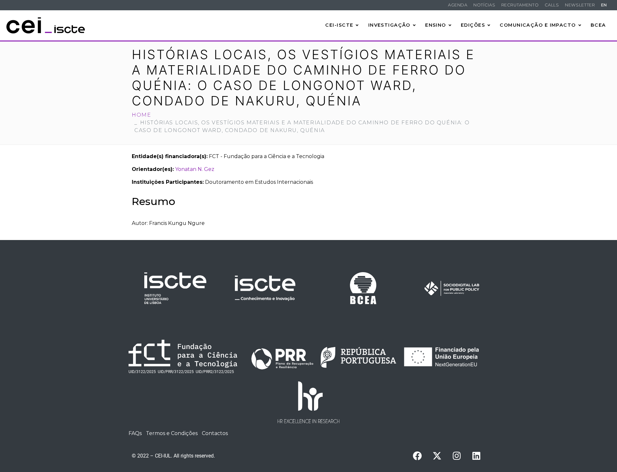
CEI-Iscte (339, 25)
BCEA (598, 25)
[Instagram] (457, 456)
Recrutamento (520, 5)
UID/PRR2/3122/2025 (215, 372)
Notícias (484, 5)
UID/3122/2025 (142, 372)
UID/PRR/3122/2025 (176, 372)
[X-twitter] (437, 456)
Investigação (389, 25)
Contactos (215, 433)
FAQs (135, 433)
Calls (552, 5)
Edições (473, 25)
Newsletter (580, 5)
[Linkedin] (476, 456)
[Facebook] (417, 456)
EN (604, 5)
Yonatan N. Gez (194, 169)
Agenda (458, 5)
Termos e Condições (172, 433)
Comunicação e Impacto (538, 25)
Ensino (435, 25)
